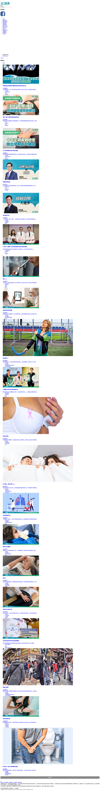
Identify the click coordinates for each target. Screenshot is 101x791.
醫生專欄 (5, 25)
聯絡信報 (20, 782)
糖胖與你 (5, 32)
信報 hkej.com (5, 55)
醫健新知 (5, 20)
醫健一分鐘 (5, 26)
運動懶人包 (5, 30)
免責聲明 (15, 782)
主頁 (4, 18)
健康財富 (5, 31)
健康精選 (5, 23)
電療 (4, 62)
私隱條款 (11, 782)
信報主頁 (2, 782)
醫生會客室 (5, 21)
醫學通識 (5, 22)
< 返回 (1, 58)
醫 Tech (4, 28)
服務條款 (7, 782)
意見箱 (4, 33)
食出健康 (5, 27)
